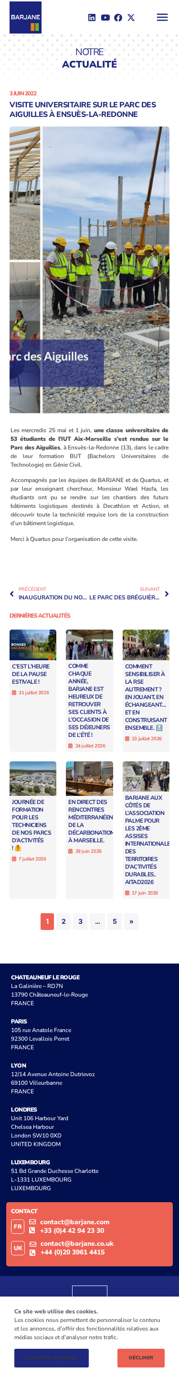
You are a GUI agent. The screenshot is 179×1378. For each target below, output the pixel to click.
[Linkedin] (91, 17)
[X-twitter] (131, 17)
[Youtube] (105, 17)
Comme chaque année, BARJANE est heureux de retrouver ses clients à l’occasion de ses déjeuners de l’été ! (89, 700)
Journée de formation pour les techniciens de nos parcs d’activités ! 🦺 (31, 825)
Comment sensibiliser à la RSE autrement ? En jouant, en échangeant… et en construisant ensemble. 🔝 (146, 697)
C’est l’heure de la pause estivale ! (31, 674)
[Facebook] (118, 17)
